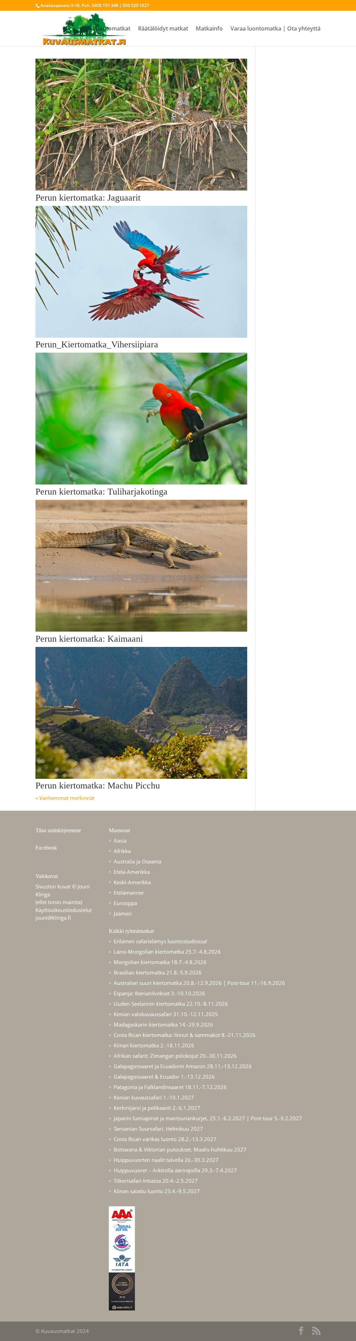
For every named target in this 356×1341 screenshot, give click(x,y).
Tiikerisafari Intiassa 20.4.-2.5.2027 (156, 1180)
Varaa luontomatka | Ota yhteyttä (275, 29)
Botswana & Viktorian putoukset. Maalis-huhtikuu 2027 (180, 1149)
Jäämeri (123, 913)
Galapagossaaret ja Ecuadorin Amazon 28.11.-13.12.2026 (183, 1066)
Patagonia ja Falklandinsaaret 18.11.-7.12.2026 (170, 1086)
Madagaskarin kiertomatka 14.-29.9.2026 (163, 1024)
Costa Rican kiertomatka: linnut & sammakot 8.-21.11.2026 (185, 1034)
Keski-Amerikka (132, 882)
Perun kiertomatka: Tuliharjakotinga (101, 492)
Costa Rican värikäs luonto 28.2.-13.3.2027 (165, 1139)
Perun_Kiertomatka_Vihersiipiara (96, 344)
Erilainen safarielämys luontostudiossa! (160, 941)
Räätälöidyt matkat (163, 29)
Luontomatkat (111, 29)
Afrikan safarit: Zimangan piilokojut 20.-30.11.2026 (175, 1055)
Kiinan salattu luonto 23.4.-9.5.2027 (157, 1191)
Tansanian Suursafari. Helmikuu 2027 (158, 1128)
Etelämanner (129, 892)
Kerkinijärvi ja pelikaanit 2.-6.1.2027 (157, 1107)
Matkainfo (209, 29)
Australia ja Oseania (137, 861)
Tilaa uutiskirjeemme (58, 830)
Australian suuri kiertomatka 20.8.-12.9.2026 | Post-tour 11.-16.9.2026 (199, 982)
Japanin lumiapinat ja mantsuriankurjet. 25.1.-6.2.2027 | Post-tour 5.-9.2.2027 (208, 1118)
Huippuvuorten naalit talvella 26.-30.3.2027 (166, 1159)
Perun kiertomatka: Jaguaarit (87, 198)
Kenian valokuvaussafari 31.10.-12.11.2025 (166, 1014)
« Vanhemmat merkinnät (65, 797)
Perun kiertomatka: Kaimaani (89, 639)
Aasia (120, 840)
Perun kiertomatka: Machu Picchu (97, 786)
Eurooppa (125, 903)
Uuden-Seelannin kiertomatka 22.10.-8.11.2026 (171, 1003)
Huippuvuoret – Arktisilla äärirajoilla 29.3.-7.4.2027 (175, 1170)
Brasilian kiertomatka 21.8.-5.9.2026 (158, 972)
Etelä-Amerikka (132, 871)
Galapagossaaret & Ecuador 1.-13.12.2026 (164, 1076)
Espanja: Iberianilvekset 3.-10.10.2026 (159, 993)
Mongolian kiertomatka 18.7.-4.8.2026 (160, 962)
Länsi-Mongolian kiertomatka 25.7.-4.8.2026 (167, 951)
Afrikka (122, 850)
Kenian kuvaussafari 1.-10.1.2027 (154, 1097)
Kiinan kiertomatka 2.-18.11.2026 (154, 1045)
